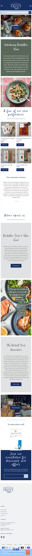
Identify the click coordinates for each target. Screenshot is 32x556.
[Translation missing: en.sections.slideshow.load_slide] (14, 207)
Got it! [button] (28, 552)
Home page (9, 544)
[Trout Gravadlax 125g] (23, 155)
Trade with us (27, 544)
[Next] (28, 405)
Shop (15, 544)
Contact (20, 544)
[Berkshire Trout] (16, 6)
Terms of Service (4, 513)
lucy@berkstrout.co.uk (8, 529)
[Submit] (30, 12)
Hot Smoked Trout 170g (6, 165)
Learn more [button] (21, 553)
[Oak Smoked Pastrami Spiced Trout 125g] (23, 129)
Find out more (16, 265)
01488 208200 (6, 528)
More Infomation (16, 407)
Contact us (3, 515)
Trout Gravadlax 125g (21, 165)
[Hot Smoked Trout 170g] (8, 155)
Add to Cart (4, 144)
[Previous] (3, 405)
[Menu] (2, 6)
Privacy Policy (4, 509)
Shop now (16, 28)
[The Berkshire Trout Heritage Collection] (8, 129)
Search (3, 544)
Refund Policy (4, 511)
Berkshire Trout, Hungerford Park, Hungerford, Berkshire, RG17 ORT (8, 524)
